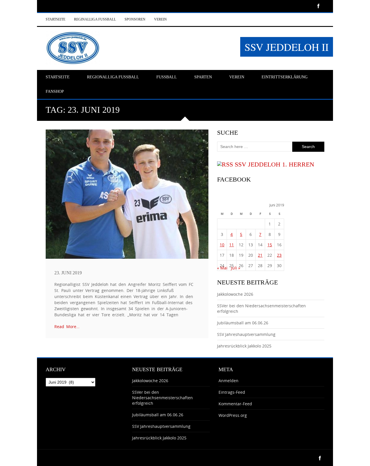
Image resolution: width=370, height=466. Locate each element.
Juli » (235, 268)
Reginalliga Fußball (95, 19)
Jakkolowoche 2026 (235, 294)
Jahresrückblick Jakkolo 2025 (244, 346)
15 (269, 244)
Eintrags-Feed (232, 392)
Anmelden (228, 380)
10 (222, 244)
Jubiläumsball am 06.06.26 (242, 323)
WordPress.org (233, 415)
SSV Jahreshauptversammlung (246, 334)
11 (231, 244)
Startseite (55, 19)
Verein (160, 19)
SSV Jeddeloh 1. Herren (274, 164)
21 (260, 255)
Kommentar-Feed (235, 403)
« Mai (222, 268)
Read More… (66, 326)
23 (279, 255)
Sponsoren (135, 19)
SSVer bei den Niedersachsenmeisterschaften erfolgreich (162, 397)
